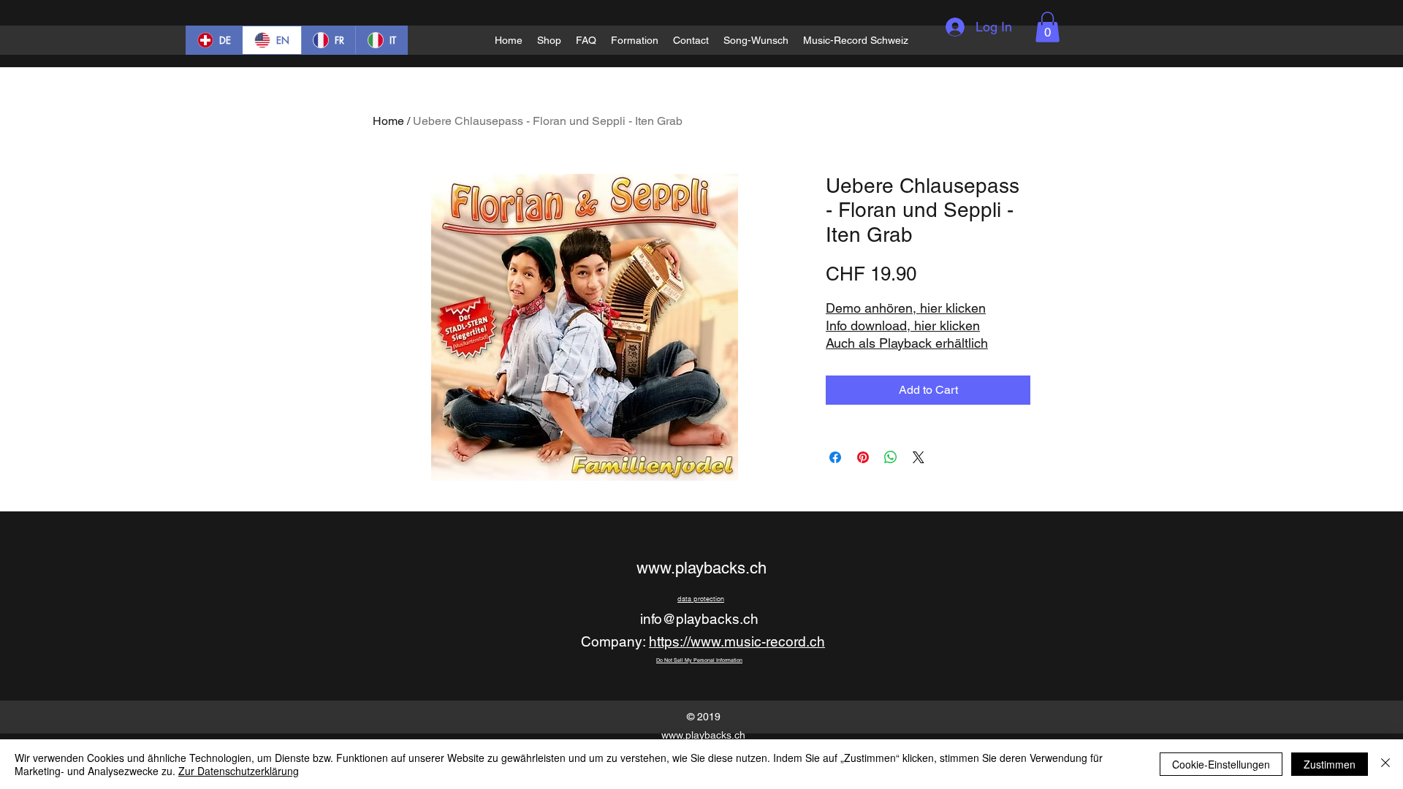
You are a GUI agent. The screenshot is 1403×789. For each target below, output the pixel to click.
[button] (1047, 27)
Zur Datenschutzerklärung (238, 770)
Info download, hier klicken (903, 325)
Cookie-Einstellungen (1221, 764)
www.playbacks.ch (701, 568)
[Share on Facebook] (835, 457)
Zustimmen (1330, 764)
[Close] (1385, 764)
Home (388, 121)
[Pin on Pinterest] (863, 457)
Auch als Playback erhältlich (907, 343)
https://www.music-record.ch (737, 641)
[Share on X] (918, 457)
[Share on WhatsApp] (891, 457)
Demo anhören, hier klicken (906, 308)
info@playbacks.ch (699, 619)
